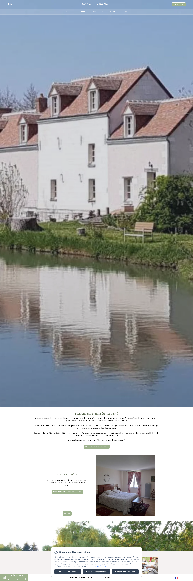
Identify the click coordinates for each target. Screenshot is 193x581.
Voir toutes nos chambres (96, 446)
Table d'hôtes (98, 12)
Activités (114, 12)
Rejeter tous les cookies (68, 572)
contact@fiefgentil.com (108, 577)
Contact (126, 12)
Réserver (179, 4)
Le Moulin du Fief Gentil (96, 4)
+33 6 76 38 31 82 (92, 577)
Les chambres (80, 12)
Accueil (66, 12)
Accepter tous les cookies (125, 572)
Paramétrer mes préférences (96, 572)
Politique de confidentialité (98, 566)
